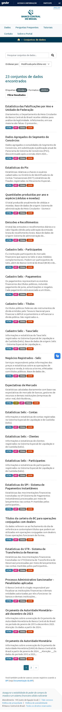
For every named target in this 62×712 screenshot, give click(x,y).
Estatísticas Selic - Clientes (22, 436)
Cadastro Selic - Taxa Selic (21, 330)
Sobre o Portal (24, 33)
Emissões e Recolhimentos (21, 222)
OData (22, 128)
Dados (7, 27)
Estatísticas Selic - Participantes (25, 460)
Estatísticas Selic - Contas (21, 412)
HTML (9, 128)
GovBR (5, 3)
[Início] (18, 39)
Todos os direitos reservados (38, 706)
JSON (30, 128)
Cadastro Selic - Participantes (23, 249)
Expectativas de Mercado (21, 385)
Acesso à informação (27, 3)
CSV (16, 403)
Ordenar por (11, 64)
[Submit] (53, 55)
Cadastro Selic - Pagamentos (23, 276)
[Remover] (25, 90)
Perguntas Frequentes (27, 27)
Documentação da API (23, 681)
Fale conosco (47, 700)
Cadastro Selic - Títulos (19, 303)
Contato (8, 33)
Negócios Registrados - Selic (23, 357)
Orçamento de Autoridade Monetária (28, 640)
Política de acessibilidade (36, 703)
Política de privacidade (12, 703)
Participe (47, 3)
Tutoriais (48, 27)
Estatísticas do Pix (16, 167)
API (15, 128)
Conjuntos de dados (35, 39)
